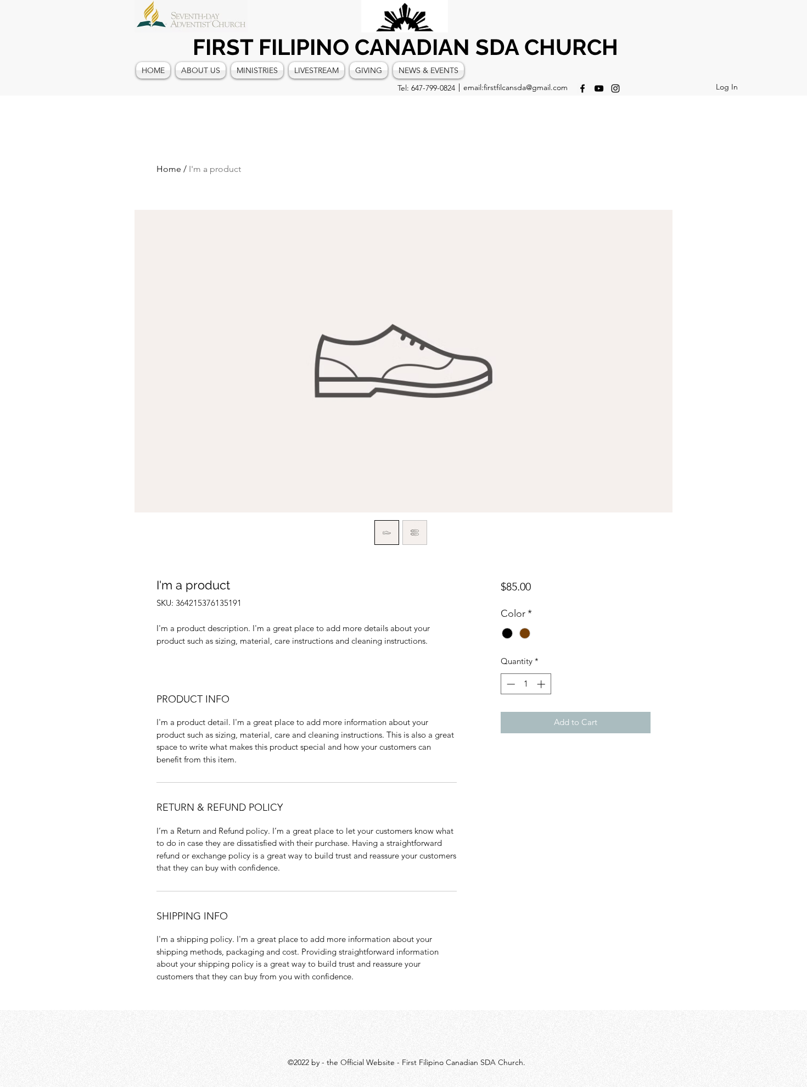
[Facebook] (582, 88)
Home (168, 169)
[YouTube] (598, 88)
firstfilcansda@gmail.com (526, 87)
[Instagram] (615, 88)
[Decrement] (509, 684)
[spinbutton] (526, 684)
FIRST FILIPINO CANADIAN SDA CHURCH (405, 47)
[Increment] (542, 684)
